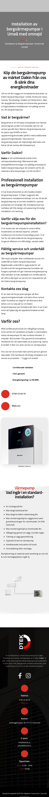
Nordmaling (14, 100)
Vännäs (4, 100)
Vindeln (23, 100)
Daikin (4, 158)
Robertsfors (36, 100)
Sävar (44, 97)
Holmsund (36, 97)
